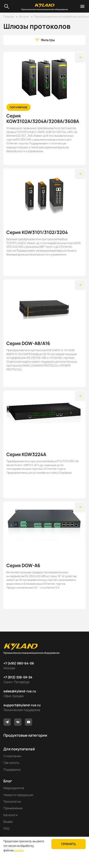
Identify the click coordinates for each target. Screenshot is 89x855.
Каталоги (10, 815)
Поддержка (12, 769)
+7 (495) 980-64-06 (18, 663)
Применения (13, 808)
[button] (44, 40)
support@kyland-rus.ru (22, 705)
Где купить (11, 762)
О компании (12, 756)
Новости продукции (18, 795)
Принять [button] (68, 844)
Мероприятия (13, 788)
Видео (8, 821)
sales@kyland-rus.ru (19, 691)
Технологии (12, 801)
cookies (19, 850)
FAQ (6, 828)
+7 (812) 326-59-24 (17, 677)
